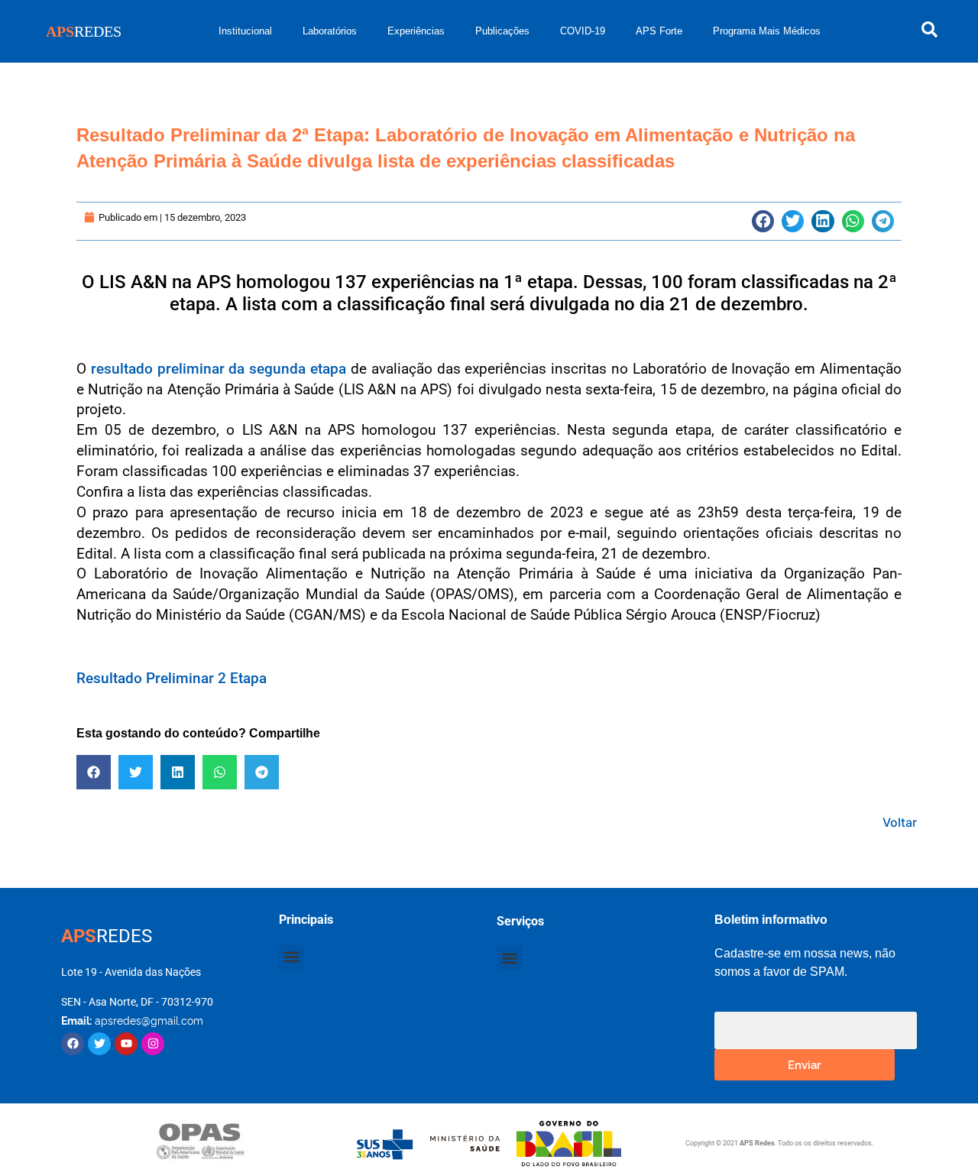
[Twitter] (99, 1043)
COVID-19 (582, 31)
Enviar (804, 1064)
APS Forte (659, 31)
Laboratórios (330, 31)
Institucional (245, 31)
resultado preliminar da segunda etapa (218, 368)
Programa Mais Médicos (767, 31)
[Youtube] (126, 1043)
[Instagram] (152, 1043)
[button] (763, 221)
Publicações (502, 31)
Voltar (899, 822)
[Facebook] (72, 1043)
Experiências (416, 31)
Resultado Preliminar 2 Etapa (171, 678)
